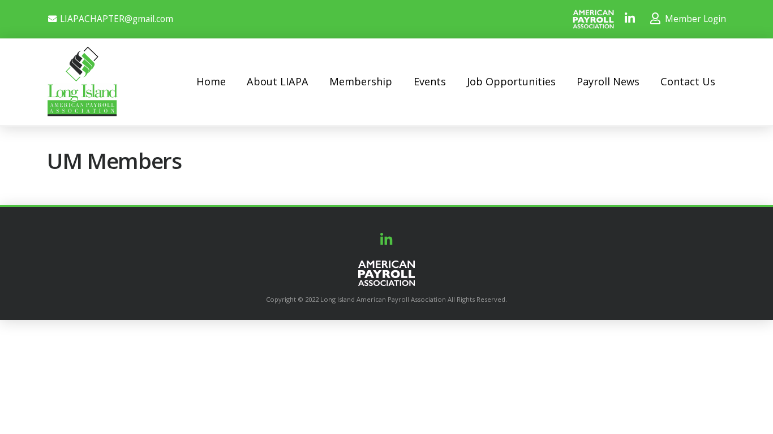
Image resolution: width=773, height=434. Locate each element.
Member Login (694, 19)
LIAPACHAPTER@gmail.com (116, 19)
